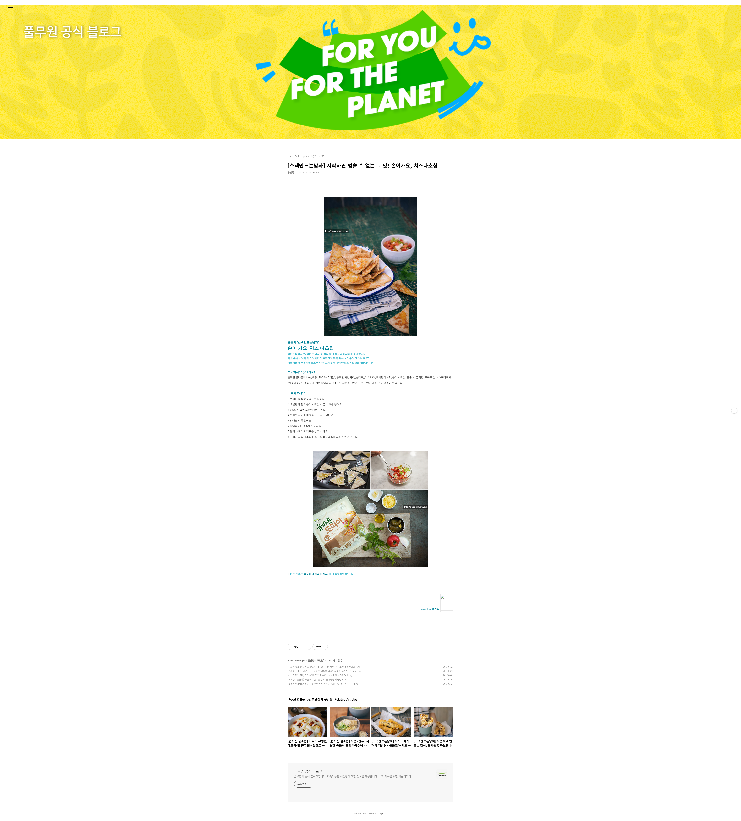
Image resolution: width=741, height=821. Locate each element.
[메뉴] (10, 8)
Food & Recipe (296, 660)
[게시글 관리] (307, 647)
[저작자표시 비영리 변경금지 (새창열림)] (333, 646)
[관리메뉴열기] (734, 410)
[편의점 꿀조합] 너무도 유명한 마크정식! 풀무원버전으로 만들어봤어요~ (322, 666)
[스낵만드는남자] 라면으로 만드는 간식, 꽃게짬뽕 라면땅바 (315, 679)
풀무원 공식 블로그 (308, 771)
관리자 (383, 813)
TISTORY (371, 813)
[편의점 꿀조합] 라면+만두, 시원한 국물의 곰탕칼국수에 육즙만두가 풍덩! (322, 671)
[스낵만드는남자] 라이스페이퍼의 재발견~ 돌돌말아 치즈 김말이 (318, 675)
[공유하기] (302, 647)
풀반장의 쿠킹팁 (315, 660)
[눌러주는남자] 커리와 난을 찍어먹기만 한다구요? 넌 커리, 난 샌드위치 (321, 683)
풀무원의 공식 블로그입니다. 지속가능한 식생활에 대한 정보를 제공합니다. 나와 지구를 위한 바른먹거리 (352, 776)
